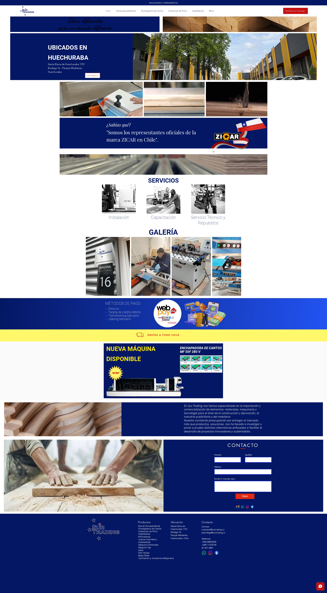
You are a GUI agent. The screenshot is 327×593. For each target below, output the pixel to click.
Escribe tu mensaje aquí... (225, 479)
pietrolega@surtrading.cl (213, 532)
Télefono (217, 467)
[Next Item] (236, 266)
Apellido (248, 455)
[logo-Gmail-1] (238, 507)
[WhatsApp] (242, 507)
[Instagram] (247, 507)
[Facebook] (252, 507)
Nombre (217, 455)
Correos (205, 526)
